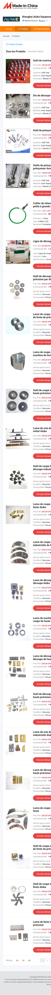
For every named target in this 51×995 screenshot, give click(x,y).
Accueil (9, 29)
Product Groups (15, 44)
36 (23, 960)
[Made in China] (21, 5)
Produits (24, 29)
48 (29, 960)
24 (17, 960)
